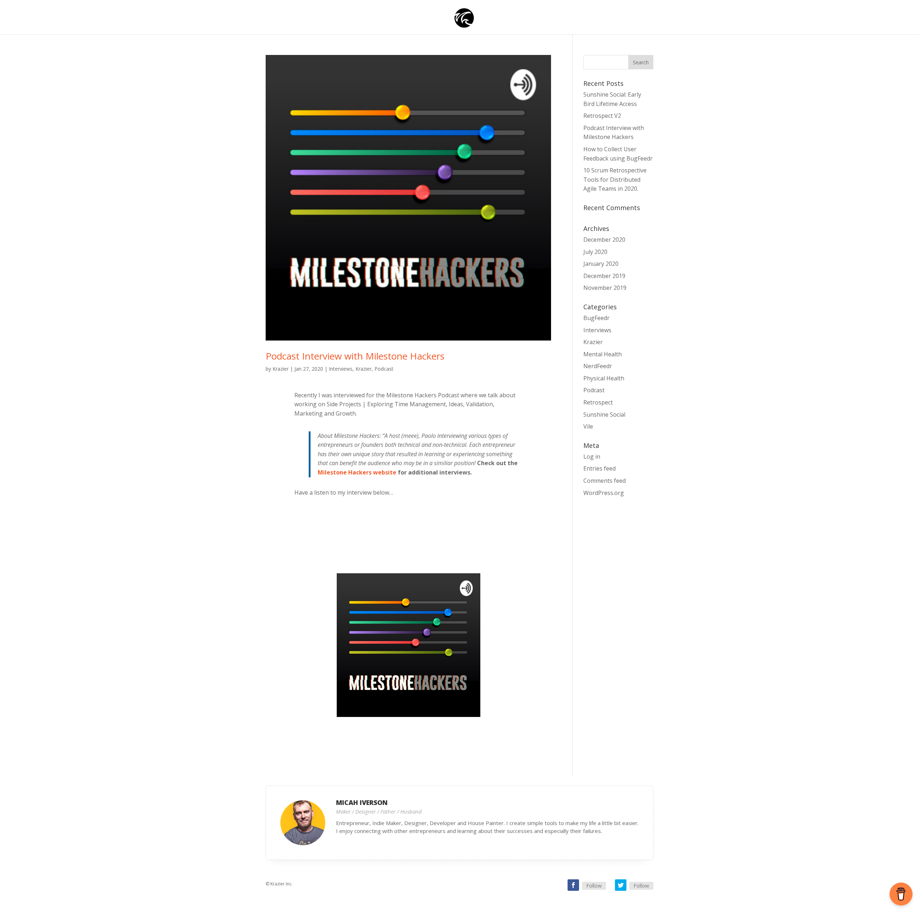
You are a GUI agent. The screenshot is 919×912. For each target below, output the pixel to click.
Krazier (280, 368)
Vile (588, 426)
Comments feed (604, 481)
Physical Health (603, 378)
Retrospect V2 (602, 116)
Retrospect (598, 402)
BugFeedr (596, 318)
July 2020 (595, 252)
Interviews (341, 368)
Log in (591, 456)
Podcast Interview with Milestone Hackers (355, 355)
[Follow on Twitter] (620, 885)
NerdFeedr (597, 366)
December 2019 (604, 276)
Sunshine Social (604, 414)
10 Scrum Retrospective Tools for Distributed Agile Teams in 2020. (615, 179)
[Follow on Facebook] (573, 885)
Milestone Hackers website (357, 472)
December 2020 (604, 240)
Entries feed (599, 468)
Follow (594, 885)
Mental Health (602, 354)
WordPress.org (603, 493)
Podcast (383, 368)
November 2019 (604, 288)
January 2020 (601, 264)
